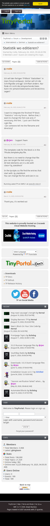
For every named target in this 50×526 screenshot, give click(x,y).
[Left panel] (41, 38)
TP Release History (13, 283)
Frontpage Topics (18, 335)
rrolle (9, 68)
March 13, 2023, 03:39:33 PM (13, 196)
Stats (5, 438)
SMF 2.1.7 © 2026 (19, 507)
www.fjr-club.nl (35, 184)
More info (27, 5)
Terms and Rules (28, 504)
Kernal (42, 312)
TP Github (9, 280)
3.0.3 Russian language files (23, 345)
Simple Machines (31, 507)
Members (11, 444)
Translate (33, 254)
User (5, 402)
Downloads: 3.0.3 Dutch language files (28, 362)
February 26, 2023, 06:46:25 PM (14, 107)
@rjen (41, 345)
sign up (41, 408)
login (33, 408)
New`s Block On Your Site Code (24, 326)
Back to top (25, 484)
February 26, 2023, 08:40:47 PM (14, 144)
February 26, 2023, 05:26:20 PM (14, 73)
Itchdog (32, 335)
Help (19, 504)
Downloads (10, 273)
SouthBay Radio (18, 353)
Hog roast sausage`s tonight (23, 312)
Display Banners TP (19, 319)
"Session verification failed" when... (26, 381)
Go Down (6, 62)
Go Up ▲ (38, 504)
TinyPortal (12, 504)
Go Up (4, 216)
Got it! (40, 4)
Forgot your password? (25, 431)
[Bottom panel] (46, 38)
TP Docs (8, 276)
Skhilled (39, 372)
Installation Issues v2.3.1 (22, 372)
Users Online (12, 470)
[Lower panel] (43, 38)
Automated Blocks (19, 390)
